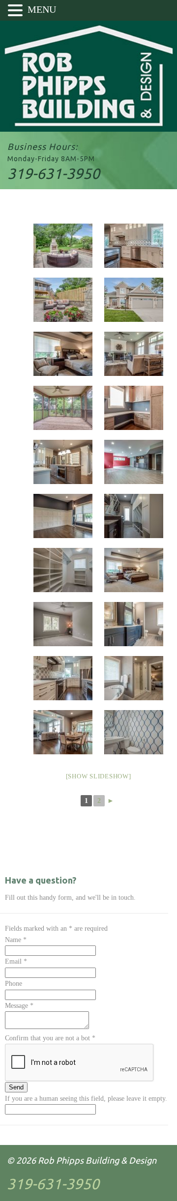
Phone (13, 983)
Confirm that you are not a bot (50, 1038)
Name (16, 940)
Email (16, 961)
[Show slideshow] (98, 776)
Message (19, 1005)
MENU (42, 9)
